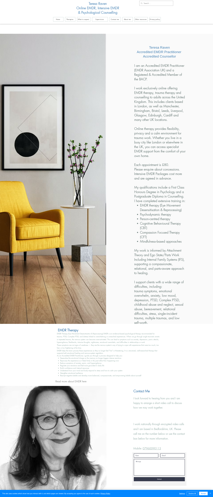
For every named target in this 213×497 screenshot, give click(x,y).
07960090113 (152, 448)
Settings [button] (182, 493)
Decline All (192, 493)
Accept (203, 493)
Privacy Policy (105, 493)
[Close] (210, 493)
